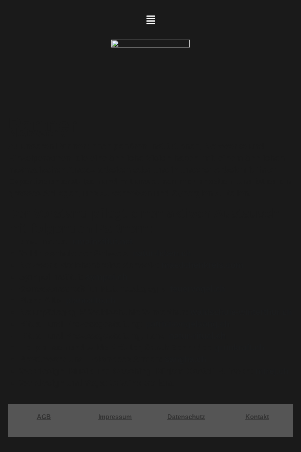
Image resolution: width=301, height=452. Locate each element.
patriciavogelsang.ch (188, 324)
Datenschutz (186, 417)
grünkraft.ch (239, 347)
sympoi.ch (106, 277)
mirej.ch (272, 371)
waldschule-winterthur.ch (241, 312)
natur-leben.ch (162, 253)
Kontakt (257, 417)
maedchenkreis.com (202, 265)
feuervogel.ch (197, 288)
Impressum (115, 417)
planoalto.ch (90, 300)
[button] (150, 20)
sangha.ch (185, 359)
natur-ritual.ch (197, 336)
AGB (44, 417)
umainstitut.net (102, 241)
